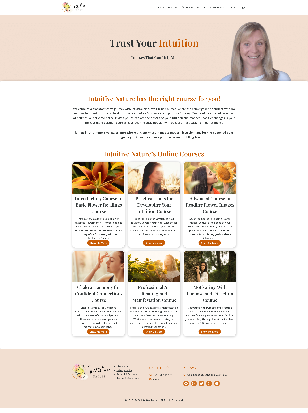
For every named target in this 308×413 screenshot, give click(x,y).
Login (242, 7)
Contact (231, 7)
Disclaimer (123, 366)
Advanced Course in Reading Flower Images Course (210, 204)
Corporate (201, 7)
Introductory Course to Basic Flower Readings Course (99, 204)
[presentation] (98, 179)
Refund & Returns (127, 374)
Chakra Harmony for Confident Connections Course (98, 293)
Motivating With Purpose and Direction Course (210, 293)
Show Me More (100, 243)
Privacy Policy (124, 370)
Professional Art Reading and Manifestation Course (154, 293)
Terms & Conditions (128, 377)
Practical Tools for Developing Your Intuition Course (154, 204)
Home (161, 7)
